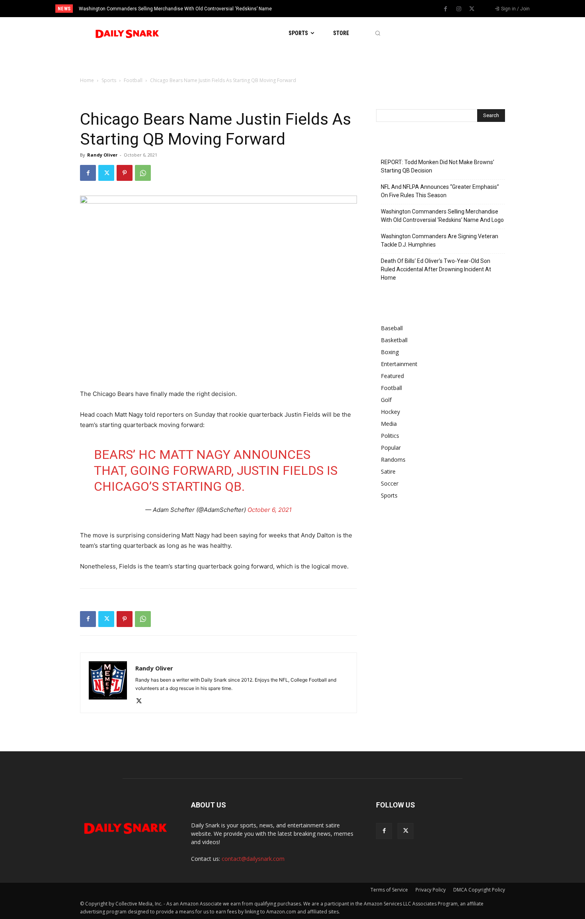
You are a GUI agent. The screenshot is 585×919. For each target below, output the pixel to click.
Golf (386, 400)
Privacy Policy (430, 889)
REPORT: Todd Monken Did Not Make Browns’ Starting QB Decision (437, 166)
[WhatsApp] (143, 173)
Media (389, 423)
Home (87, 80)
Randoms (393, 459)
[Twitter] (472, 9)
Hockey (390, 411)
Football (133, 80)
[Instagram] (458, 9)
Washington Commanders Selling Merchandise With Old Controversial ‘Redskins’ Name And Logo (442, 215)
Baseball (392, 328)
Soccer (389, 483)
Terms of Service (389, 889)
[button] (377, 33)
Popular (391, 447)
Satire (388, 471)
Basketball (394, 340)
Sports (108, 80)
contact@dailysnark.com (253, 858)
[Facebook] (445, 9)
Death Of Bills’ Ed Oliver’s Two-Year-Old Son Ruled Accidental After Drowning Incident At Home (436, 269)
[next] (319, 9)
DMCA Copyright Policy (479, 889)
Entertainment (399, 364)
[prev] (306, 9)
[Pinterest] (125, 173)
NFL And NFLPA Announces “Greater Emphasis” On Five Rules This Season (440, 191)
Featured (392, 376)
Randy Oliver (102, 155)
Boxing (390, 352)
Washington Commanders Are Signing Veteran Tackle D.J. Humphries (439, 240)
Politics (390, 435)
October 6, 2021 (270, 509)
